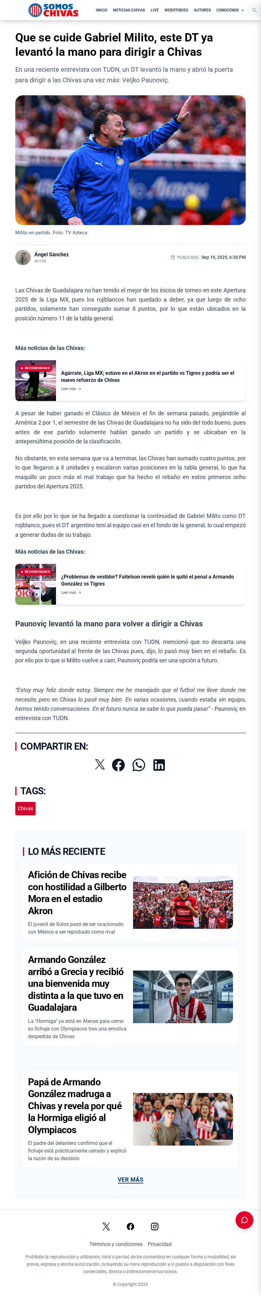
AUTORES (202, 10)
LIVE (155, 10)
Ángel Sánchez (51, 254)
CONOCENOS (227, 10)
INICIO (101, 10)
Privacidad (160, 1244)
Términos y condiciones (116, 1244)
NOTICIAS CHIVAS (129, 10)
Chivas (25, 808)
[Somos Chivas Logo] (53, 10)
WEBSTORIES (176, 10)
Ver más (130, 1179)
